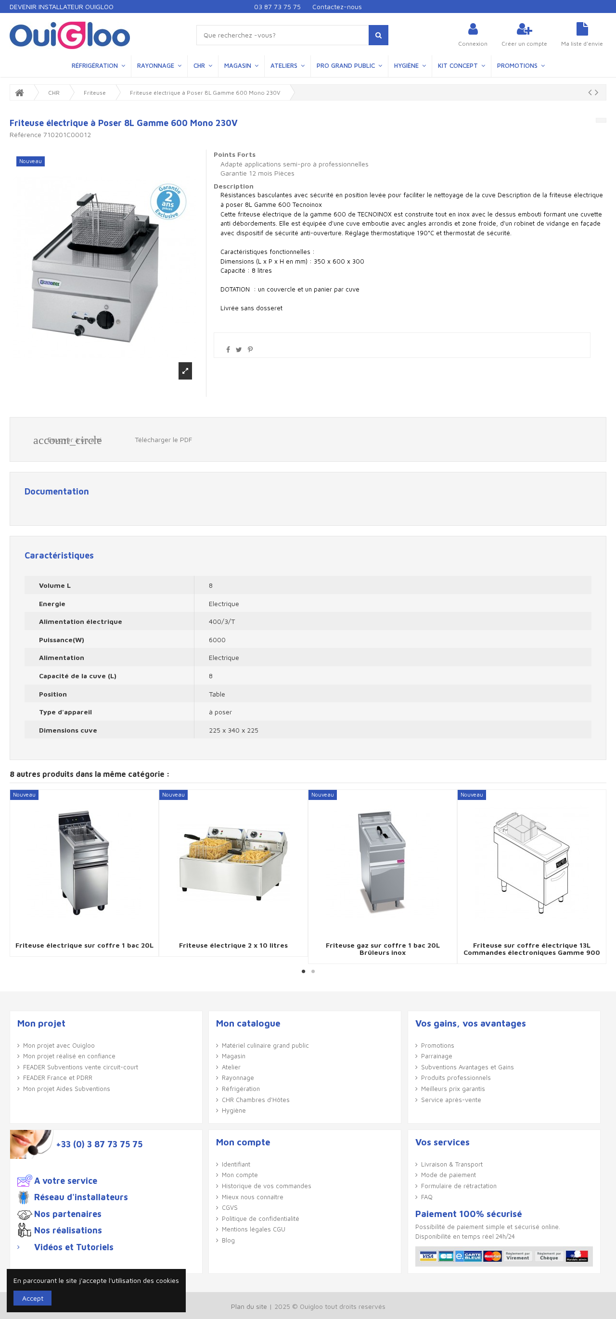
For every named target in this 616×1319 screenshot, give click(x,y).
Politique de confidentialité (260, 1218)
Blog (228, 1240)
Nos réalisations (68, 1230)
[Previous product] (591, 92)
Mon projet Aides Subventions (66, 1088)
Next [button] (598, 876)
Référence (25, 134)
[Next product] (597, 92)
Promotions (437, 1045)
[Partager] (228, 349)
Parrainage (436, 1056)
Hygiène (234, 1110)
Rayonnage (238, 1077)
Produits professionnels (456, 1077)
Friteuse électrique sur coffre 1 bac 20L (84, 945)
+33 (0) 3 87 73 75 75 (99, 1144)
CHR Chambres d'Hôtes (256, 1099)
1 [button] (303, 971)
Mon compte (240, 1175)
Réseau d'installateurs (81, 1197)
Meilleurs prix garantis (453, 1088)
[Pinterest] (250, 349)
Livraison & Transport (452, 1164)
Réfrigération (241, 1088)
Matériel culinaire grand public (265, 1045)
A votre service (65, 1181)
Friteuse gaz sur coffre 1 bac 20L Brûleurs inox (383, 948)
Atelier (231, 1067)
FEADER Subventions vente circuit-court (80, 1067)
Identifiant (236, 1164)
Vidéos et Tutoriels (74, 1247)
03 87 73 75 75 (277, 6)
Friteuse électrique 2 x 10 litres (233, 945)
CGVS (230, 1207)
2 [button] (313, 971)
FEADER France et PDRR (57, 1077)
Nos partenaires (68, 1214)
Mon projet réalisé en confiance (69, 1056)
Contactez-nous (337, 6)
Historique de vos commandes (266, 1186)
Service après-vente (451, 1099)
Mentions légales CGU (253, 1229)
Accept (32, 1298)
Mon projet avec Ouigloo (59, 1045)
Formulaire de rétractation (459, 1186)
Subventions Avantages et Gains (467, 1067)
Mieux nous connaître (252, 1197)
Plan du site (249, 1306)
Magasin (233, 1056)
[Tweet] (239, 349)
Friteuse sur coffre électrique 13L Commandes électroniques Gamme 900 (531, 948)
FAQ (427, 1197)
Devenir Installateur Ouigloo (62, 6)
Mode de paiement (448, 1175)
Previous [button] (18, 876)
